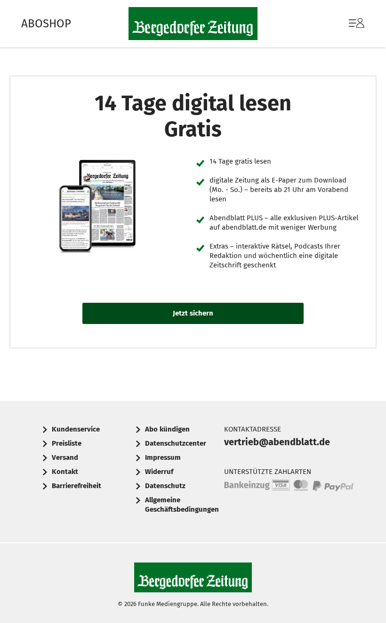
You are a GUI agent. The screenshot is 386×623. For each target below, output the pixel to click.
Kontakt (65, 471)
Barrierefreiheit (76, 486)
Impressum (163, 457)
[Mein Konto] (356, 28)
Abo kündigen (167, 429)
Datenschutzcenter (175, 443)
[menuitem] (347, 24)
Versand (65, 457)
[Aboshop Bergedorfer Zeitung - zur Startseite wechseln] (193, 23)
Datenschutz (165, 486)
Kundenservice (76, 429)
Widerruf (159, 471)
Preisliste (66, 443)
